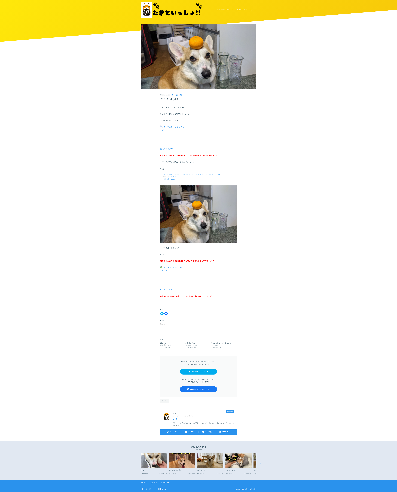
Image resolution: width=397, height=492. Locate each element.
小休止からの (190, 343)
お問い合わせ (242, 10)
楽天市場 (166, 179)
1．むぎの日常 (178, 95)
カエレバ (173, 176)
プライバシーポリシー (225, 10)
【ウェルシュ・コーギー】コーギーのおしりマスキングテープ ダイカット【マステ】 (192, 174)
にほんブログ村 (166, 149)
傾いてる (163, 343)
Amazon (173, 179)
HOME (143, 483)
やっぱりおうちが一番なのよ (221, 343)
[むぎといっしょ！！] (172, 10)
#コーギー (164, 401)
